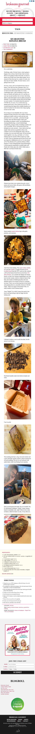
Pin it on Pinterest (9, 611)
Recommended (22, 13)
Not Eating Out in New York (7, 691)
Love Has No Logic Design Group (20, 726)
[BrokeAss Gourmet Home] (17, 5)
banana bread (14, 607)
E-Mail (5, 666)
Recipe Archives (13, 11)
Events (10, 13)
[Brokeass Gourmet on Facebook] (30, 1)
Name (5, 664)
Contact (21, 15)
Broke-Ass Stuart (5, 685)
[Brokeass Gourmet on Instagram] (33, 1)
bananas (21, 607)
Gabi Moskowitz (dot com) (7, 689)
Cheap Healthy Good (6, 686)
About (12, 15)
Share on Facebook (19, 610)
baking (9, 607)
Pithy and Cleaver (5, 692)
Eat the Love (4, 688)
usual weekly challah (24, 267)
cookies (13, 269)
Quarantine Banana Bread (17, 40)
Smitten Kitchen (5, 694)
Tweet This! (28, 610)
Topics (5, 669)
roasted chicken (15, 231)
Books (26, 11)
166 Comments (8, 49)
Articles (11, 605)
